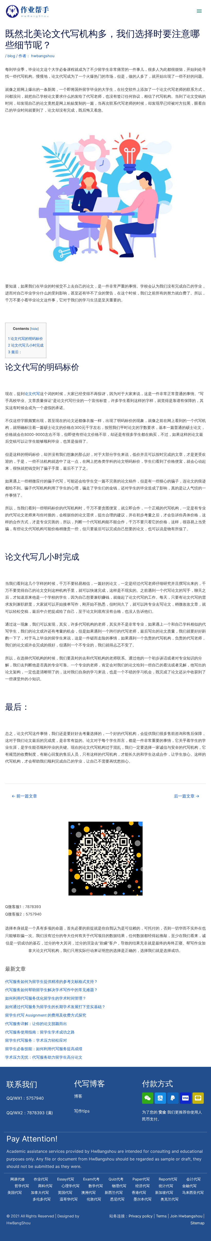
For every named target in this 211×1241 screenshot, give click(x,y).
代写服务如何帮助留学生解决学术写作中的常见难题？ (51, 990)
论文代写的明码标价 (25, 339)
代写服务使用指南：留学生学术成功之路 (40, 1032)
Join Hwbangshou (186, 1216)
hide (34, 329)
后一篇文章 (186, 796)
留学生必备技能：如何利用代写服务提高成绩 (43, 1049)
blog (11, 56)
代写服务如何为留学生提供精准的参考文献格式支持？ (51, 981)
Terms (161, 1216)
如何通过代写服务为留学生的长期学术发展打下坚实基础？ (55, 1006)
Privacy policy (141, 1216)
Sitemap (197, 1223)
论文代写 (32, 393)
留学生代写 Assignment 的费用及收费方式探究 (45, 1015)
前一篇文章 (24, 796)
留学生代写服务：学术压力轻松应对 (36, 1040)
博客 (78, 1096)
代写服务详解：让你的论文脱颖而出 (36, 1023)
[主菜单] (199, 11)
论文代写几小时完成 (25, 345)
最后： (15, 352)
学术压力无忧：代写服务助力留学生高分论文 (43, 1057)
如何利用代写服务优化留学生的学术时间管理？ (45, 998)
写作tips (82, 1111)
